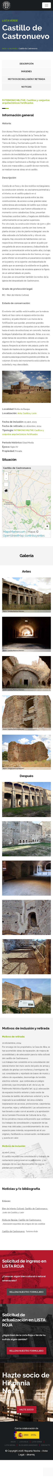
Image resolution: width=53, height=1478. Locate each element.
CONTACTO (45, 1445)
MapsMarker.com (14, 531)
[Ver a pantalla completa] (6, 484)
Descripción (26, 63)
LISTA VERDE (37, 1442)
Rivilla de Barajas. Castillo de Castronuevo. (21, 1220)
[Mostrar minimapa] (47, 526)
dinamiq (31, 1454)
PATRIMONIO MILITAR (23, 430)
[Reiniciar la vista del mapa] (6, 490)
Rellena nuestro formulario (26, 1292)
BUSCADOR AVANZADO (28, 1445)
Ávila (20, 413)
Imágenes (26, 71)
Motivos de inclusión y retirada (26, 79)
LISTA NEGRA (10, 1445)
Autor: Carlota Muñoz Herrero (13, 611)
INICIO (13, 1442)
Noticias (26, 87)
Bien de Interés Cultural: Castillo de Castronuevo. (25, 1209)
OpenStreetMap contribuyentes (24, 535)
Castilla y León (29, 413)
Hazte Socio (27, 1409)
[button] (28, 503)
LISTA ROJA (23, 1442)
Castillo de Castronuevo (13, 1231)
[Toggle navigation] (46, 5)
